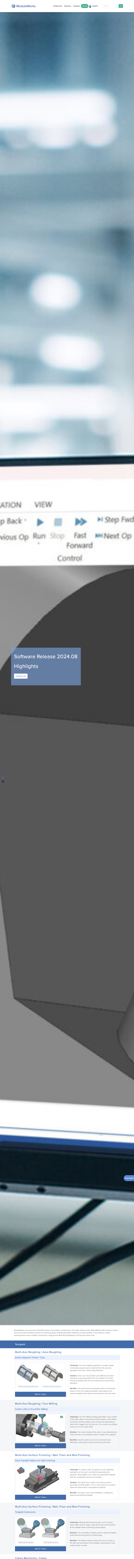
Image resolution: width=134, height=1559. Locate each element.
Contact (85, 6)
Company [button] (76, 6)
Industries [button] (67, 6)
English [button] (95, 6)
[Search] (121, 6)
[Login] (90, 6)
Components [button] (57, 6)
